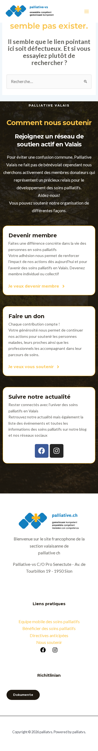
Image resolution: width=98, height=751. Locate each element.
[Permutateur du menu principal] (87, 11)
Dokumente (23, 694)
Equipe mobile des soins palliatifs (49, 621)
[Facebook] (43, 650)
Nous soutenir (49, 642)
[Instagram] (55, 650)
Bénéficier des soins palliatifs (49, 628)
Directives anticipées (49, 635)
